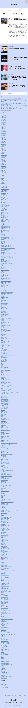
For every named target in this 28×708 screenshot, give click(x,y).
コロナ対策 (3, 421)
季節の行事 (3, 217)
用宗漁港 (3, 497)
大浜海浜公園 (4, 621)
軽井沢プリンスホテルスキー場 (8, 253)
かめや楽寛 (3, 271)
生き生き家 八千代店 (6, 455)
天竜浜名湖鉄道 (4, 357)
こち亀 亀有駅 (4, 673)
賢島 (2, 264)
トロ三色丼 (3, 290)
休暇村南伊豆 (4, 565)
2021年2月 (3, 124)
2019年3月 (3, 148)
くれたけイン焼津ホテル (6, 454)
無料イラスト (4, 514)
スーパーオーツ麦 (5, 581)
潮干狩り (3, 243)
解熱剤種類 (3, 456)
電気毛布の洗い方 (5, 436)
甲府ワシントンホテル (6, 517)
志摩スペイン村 (4, 519)
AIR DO (3, 667)
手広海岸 (3, 183)
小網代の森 (3, 199)
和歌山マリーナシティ (6, 610)
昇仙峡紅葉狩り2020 (20, 31)
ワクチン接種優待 (5, 583)
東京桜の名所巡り (5, 261)
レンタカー (3, 594)
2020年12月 (4, 127)
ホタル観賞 (3, 669)
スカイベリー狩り (5, 189)
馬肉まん (3, 465)
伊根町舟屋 (3, 481)
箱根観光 (3, 675)
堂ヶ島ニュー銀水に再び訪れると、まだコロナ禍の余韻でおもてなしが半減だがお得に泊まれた (17, 78)
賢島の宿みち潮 (4, 639)
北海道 (2, 321)
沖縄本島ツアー (4, 641)
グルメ (2, 616)
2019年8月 (3, 141)
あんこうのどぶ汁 (5, 314)
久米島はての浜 (4, 405)
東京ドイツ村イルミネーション (8, 245)
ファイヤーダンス (5, 450)
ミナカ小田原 (4, 580)
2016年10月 (4, 171)
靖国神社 (3, 605)
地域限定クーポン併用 (12, 25)
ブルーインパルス (5, 184)
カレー (2, 305)
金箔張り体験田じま (5, 649)
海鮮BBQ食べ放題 (5, 423)
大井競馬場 (3, 630)
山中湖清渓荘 (4, 411)
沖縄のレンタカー (5, 265)
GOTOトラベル (16, 24)
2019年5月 (3, 145)
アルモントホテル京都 (6, 676)
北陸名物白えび (4, 522)
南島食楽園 (3, 532)
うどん (2, 272)
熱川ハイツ (3, 576)
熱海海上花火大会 (5, 462)
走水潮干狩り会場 (5, 212)
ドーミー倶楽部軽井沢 (6, 643)
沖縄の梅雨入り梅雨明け (6, 293)
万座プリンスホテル (5, 226)
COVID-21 (3, 331)
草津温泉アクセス (5, 521)
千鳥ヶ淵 (3, 573)
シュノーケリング (5, 374)
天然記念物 (3, 342)
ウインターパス (4, 349)
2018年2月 (3, 166)
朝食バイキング (4, 536)
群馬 (2, 333)
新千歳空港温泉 (4, 540)
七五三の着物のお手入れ (6, 249)
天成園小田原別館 (5, 548)
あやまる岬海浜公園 (5, 246)
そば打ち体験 (4, 371)
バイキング (3, 254)
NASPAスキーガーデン (6, 486)
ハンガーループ (4, 224)
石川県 (2, 432)
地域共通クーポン (23, 24)
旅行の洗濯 (3, 624)
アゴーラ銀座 (4, 206)
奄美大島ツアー (4, 558)
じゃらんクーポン (5, 646)
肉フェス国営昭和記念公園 (7, 470)
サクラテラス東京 (5, 230)
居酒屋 (2, 569)
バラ (2, 348)
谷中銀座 (3, 507)
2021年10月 (4, 116)
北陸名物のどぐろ (5, 586)
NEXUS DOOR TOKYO (6, 476)
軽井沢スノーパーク (5, 216)
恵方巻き (3, 410)
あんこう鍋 (3, 283)
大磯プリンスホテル (5, 231)
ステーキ (3, 235)
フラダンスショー (5, 418)
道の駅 (2, 496)
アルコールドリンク (5, 429)
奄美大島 (3, 495)
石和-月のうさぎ (5, 555)
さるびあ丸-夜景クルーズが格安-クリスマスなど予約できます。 (17, 58)
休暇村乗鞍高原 (4, 551)
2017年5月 (3, 170)
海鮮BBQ (3, 326)
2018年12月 (4, 152)
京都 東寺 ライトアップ (6, 613)
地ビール (3, 492)
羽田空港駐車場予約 (5, 227)
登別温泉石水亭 (4, 602)
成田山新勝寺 (4, 190)
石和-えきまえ (4, 587)
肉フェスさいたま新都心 (6, 438)
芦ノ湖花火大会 (4, 493)
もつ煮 (2, 506)
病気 (2, 323)
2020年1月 (3, 138)
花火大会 (3, 335)
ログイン (3, 683)
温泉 (2, 426)
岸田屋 (2, 537)
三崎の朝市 (3, 334)
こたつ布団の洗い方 (5, 467)
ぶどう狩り (3, 315)
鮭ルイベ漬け (4, 508)
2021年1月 (3, 126)
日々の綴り (14, 4)
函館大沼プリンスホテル (6, 260)
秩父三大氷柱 (4, 304)
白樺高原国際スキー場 (6, 285)
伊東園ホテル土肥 (5, 191)
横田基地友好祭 (4, 588)
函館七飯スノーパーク (6, 322)
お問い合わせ (13, 695)
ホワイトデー (4, 631)
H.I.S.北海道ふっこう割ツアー (8, 570)
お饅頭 (2, 647)
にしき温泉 (3, 352)
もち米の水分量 (4, 407)
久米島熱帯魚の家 (5, 250)
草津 (2, 489)
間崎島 (2, 296)
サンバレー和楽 (4, 606)
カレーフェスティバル (6, 275)
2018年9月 (3, 156)
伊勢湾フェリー (4, 608)
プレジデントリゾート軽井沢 (8, 248)
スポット (3, 287)
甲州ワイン (3, 461)
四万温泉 (3, 472)
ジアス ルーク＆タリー (6, 445)
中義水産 (3, 356)
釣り (2, 561)
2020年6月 (3, 135)
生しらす (3, 434)
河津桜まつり (4, 408)
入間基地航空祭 (4, 654)
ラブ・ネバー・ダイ (5, 444)
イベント (3, 242)
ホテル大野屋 (4, 329)
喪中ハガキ (3, 437)
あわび (2, 201)
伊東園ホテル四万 (5, 440)
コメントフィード (5, 685)
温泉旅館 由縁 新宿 (5, 294)
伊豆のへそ (3, 267)
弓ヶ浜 (2, 533)
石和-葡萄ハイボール (6, 650)
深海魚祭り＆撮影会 (5, 278)
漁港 (2, 466)
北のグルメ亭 (4, 195)
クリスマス (3, 311)
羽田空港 (3, 228)
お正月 (2, 441)
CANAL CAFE (4, 198)
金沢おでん (3, 396)
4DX (2, 346)
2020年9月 (3, 131)
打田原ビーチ (4, 590)
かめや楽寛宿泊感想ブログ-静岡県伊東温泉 (11, 99)
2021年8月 (3, 119)
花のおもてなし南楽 (5, 393)
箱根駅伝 (3, 252)
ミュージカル (4, 412)
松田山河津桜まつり (5, 603)
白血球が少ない (4, 353)
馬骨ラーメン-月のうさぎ (7, 619)
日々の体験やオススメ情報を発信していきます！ (14, 702)
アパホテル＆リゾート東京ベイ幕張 (9, 392)
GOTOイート (4, 422)
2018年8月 (3, 157)
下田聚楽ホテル (4, 297)
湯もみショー (4, 584)
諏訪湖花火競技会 (5, 627)
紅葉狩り (17, 23)
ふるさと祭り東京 (5, 433)
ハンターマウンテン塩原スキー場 (9, 443)
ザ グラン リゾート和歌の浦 (7, 389)
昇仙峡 (20, 23)
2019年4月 (3, 146)
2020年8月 (3, 133)
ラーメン (3, 368)
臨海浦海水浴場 (4, 547)
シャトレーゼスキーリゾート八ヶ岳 (9, 510)
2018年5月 (3, 161)
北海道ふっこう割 (5, 539)
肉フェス (3, 543)
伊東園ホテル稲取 (5, 661)
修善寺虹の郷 (4, 310)
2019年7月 (3, 142)
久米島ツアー (4, 531)
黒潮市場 (3, 515)
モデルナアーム (4, 301)
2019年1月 (3, 150)
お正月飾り (3, 473)
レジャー (3, 394)
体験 (2, 340)
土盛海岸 (3, 215)
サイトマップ (20, 695)
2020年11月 (3, 128)
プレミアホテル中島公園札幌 (8, 634)
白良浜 (2, 579)
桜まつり (3, 377)
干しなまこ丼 (4, 513)
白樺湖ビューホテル (5, 672)
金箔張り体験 (4, 617)
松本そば (3, 276)
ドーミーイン (4, 180)
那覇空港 (3, 234)
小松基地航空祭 (4, 400)
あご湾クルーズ (4, 451)
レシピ (2, 375)
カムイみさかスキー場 (6, 623)
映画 (2, 316)
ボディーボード (4, 597)
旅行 (2, 526)
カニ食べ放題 (4, 202)
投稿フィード (4, 684)
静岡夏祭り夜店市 (5, 529)
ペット (2, 564)
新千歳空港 (3, 477)
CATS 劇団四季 (4, 504)
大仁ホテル (3, 614)
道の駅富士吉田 (4, 528)
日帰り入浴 (3, 415)
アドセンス (3, 482)
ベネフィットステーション (7, 292)
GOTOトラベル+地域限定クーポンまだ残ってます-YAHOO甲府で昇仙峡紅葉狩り (17, 20)
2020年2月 (3, 137)
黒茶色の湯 (3, 300)
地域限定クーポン (23, 30)
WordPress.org (4, 687)
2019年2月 (3, 149)
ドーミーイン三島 (5, 237)
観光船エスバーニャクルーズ (8, 419)
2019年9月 (3, 139)
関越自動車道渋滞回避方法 (7, 257)
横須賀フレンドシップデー (7, 338)
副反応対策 (3, 425)
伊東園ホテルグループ (6, 566)
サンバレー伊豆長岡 (5, 632)
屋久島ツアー (4, 308)
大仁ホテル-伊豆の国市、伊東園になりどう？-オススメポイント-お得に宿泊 (17, 86)
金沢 (2, 364)
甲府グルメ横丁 (4, 397)
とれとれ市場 (4, 484)
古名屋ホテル (4, 612)
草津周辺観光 (4, 209)
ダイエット (3, 550)
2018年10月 (4, 155)
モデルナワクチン (5, 270)
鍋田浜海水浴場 (4, 535)
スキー (2, 458)
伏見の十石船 (4, 645)
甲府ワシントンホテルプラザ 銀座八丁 (17, 26)
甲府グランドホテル (12, 31)
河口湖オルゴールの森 (6, 318)
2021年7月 (3, 120)
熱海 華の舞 (3, 194)
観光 (2, 660)
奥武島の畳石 (4, 312)
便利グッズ (3, 592)
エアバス (3, 197)
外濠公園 (3, 668)
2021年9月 (3, 117)
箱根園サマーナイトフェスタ (8, 525)
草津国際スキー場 (5, 241)
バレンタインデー (5, 663)
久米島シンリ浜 (4, 187)
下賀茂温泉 (3, 361)
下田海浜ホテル (4, 503)
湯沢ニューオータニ (5, 518)
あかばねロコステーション (7, 577)
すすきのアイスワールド (6, 382)
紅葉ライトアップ (5, 279)
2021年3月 (3, 123)
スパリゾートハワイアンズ (7, 355)
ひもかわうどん (4, 303)
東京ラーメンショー (5, 337)
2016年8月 (3, 172)
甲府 (2, 366)
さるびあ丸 (3, 208)
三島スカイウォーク (5, 416)
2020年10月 (4, 130)
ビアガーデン (4, 557)
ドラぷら (3, 289)
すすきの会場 (4, 414)
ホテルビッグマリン (5, 463)
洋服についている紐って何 (7, 256)
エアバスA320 (4, 452)
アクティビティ (4, 480)
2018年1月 (3, 167)
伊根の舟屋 (3, 544)
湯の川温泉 (3, 383)
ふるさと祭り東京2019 (6, 664)
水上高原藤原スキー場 (6, 403)
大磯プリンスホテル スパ (7, 263)
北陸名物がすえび (5, 554)
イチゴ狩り (3, 220)
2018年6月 (3, 160)
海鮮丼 (2, 259)
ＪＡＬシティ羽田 (5, 568)
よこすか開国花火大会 (6, 370)
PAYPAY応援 (4, 360)
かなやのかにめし (5, 478)
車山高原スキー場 (5, 221)
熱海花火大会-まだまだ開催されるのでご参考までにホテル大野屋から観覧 (17, 67)
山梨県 (2, 652)
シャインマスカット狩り (6, 345)
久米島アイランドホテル (6, 499)
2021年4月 (3, 122)
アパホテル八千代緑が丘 (6, 330)
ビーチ (2, 657)
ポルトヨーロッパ (5, 642)
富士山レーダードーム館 (6, 559)
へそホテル (3, 204)
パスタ (2, 274)
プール (2, 638)
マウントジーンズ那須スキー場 (8, 474)
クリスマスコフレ (5, 341)
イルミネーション (5, 213)
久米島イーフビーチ (5, 219)
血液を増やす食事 (5, 575)
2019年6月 (3, 144)
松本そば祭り (4, 307)
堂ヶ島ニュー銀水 (5, 193)
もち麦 (2, 327)
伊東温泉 (3, 239)
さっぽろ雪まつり (5, 350)
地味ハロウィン (4, 286)
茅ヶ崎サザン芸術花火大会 (7, 599)
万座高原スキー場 (5, 381)
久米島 (2, 469)
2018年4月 (3, 163)
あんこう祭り (4, 344)
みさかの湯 (3, 572)
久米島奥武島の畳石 (5, 282)
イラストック (4, 546)
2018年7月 (3, 159)
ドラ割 (2, 319)
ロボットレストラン (5, 325)
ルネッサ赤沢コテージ (6, 591)
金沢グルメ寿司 (4, 427)
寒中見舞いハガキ (5, 659)
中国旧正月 (3, 378)
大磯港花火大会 (4, 399)
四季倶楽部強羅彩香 (5, 205)
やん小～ (3, 500)
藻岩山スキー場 (4, 665)
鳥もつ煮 (3, 524)
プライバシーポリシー (6, 363)
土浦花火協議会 (4, 367)
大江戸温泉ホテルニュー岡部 (8, 238)
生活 (2, 372)
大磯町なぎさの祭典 (5, 430)
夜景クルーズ (4, 678)
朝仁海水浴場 (4, 653)
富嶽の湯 (3, 268)
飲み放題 (3, 223)
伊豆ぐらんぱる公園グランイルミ (9, 511)
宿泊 (2, 179)
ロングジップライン (5, 448)
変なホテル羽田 (4, 609)
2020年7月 (3, 134)
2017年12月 (4, 168)
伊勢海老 (3, 671)
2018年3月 (3, 164)
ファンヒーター (4, 404)
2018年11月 (3, 153)
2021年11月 (3, 115)
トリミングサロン (5, 595)
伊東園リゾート (4, 299)
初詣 (2, 628)
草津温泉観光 (4, 553)
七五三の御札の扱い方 (6, 281)
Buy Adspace (7, 695)
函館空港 (3, 447)
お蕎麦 (2, 178)
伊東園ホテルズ (4, 210)
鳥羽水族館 (3, 488)
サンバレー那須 (4, 601)
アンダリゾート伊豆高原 (6, 385)
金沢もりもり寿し (5, 491)
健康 (2, 656)
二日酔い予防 (4, 186)
